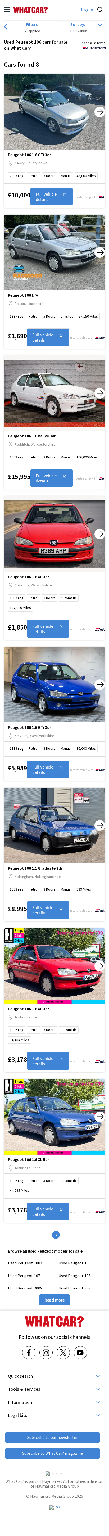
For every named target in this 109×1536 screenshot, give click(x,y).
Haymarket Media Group (57, 1486)
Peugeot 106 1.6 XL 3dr (28, 576)
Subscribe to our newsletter (52, 1437)
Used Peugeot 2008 (25, 1288)
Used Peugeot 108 (74, 1275)
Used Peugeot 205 (74, 1288)
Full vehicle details (46, 196)
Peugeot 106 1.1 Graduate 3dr (35, 868)
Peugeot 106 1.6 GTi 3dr (29, 154)
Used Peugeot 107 (24, 1275)
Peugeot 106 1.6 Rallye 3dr (32, 436)
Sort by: (77, 24)
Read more (54, 1300)
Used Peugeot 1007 (25, 1263)
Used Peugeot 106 (74, 1263)
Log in (87, 10)
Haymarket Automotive (63, 1481)
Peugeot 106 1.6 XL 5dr (28, 1159)
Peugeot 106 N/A (23, 295)
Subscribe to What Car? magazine (52, 1453)
